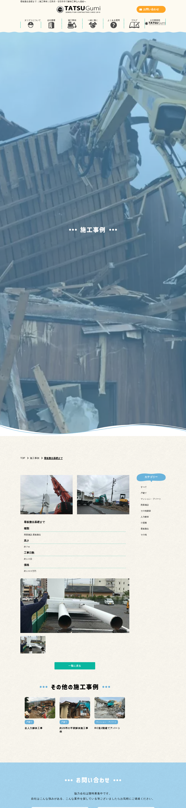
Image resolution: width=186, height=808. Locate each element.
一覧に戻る (74, 665)
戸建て (144, 493)
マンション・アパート (151, 499)
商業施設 (145, 505)
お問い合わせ (151, 9)
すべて (144, 487)
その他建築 (146, 511)
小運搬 (144, 523)
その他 (144, 534)
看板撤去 (145, 529)
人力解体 (145, 517)
